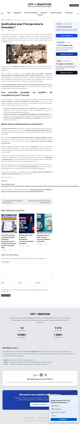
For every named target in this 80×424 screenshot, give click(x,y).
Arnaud (10, 250)
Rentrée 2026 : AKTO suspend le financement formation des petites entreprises (26, 239)
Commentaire (5, 262)
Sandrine (3, 30)
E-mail (20, 282)
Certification (69, 13)
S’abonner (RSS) (74, 5)
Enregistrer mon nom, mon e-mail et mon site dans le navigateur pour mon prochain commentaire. (24, 290)
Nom (3, 282)
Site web (37, 282)
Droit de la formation (31, 13)
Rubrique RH (17, 13)
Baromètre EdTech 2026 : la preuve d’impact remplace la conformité (44, 238)
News (9, 13)
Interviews (44, 13)
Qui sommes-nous (29, 417)
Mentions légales (42, 417)
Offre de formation (56, 13)
